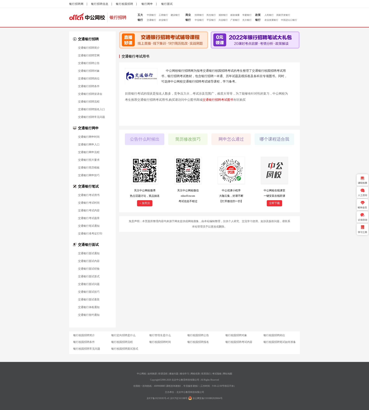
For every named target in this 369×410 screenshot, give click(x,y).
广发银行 (235, 20)
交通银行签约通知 (89, 315)
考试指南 (216, 373)
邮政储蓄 (235, 15)
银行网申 (147, 3)
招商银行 (199, 15)
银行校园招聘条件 (84, 342)
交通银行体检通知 (89, 307)
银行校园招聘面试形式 (124, 348)
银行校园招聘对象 (236, 335)
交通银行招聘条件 (89, 86)
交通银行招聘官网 (89, 55)
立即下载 (274, 203)
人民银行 (269, 15)
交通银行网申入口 (89, 144)
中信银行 (199, 20)
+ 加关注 (145, 203)
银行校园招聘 (124, 3)
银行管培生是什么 (160, 335)
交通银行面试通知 (89, 253)
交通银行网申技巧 (89, 175)
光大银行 (247, 20)
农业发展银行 (271, 20)
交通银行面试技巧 (89, 292)
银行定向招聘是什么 (123, 335)
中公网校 (141, 373)
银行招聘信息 (99, 3)
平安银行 (211, 20)
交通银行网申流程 (89, 152)
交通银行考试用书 (89, 195)
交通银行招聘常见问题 (91, 117)
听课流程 (163, 373)
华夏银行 (247, 15)
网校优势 (195, 373)
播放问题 (173, 373)
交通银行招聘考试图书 (218, 99)
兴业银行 (223, 20)
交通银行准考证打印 (90, 233)
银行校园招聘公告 (198, 335)
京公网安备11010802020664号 (208, 398)
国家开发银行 (283, 15)
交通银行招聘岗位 (89, 78)
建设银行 (175, 15)
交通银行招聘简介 (89, 48)
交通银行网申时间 (89, 137)
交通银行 (151, 20)
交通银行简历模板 (89, 167)
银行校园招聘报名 (198, 342)
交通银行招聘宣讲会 (90, 94)
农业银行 (163, 20)
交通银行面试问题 (89, 284)
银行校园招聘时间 (160, 342)
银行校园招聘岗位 (274, 335)
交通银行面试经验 (89, 269)
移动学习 (184, 373)
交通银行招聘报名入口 (91, 109)
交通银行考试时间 (89, 203)
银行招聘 (118, 17)
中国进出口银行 (289, 20)
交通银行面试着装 (89, 299)
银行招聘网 (76, 3)
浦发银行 (223, 15)
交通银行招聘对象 (89, 71)
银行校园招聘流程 (122, 342)
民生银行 (211, 15)
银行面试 (167, 3)
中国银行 (151, 15)
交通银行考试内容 (89, 210)
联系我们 (206, 373)
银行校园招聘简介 (84, 335)
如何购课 (152, 373)
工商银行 (163, 15)
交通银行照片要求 (89, 160)
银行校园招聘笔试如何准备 (279, 342)
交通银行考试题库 (89, 218)
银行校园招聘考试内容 (238, 342)
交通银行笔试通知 (89, 226)
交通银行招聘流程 (89, 101)
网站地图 (227, 373)
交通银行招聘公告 (89, 63)
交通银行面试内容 (89, 261)
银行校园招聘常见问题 (86, 348)
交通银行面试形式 (89, 276)
